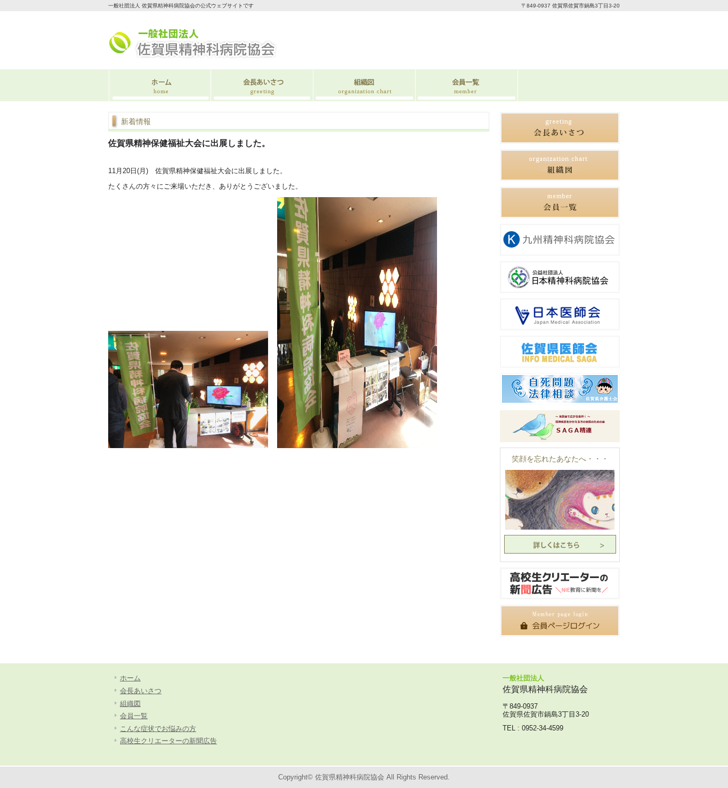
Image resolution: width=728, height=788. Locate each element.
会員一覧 (466, 85)
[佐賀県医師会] (560, 365)
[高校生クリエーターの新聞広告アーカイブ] (560, 597)
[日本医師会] (560, 328)
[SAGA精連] (560, 440)
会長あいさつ (262, 85)
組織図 (364, 85)
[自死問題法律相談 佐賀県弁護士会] (560, 403)
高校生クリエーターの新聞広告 (168, 741)
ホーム (159, 85)
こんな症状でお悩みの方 (158, 729)
